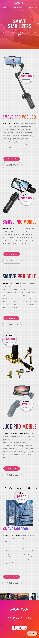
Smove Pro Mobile (19, 10)
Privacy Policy (12, 620)
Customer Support (25, 620)
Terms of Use (26, 618)
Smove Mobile (17, 8)
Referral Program (14, 618)
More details (14, 148)
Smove (5, 8)
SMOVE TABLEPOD (15, 529)
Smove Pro (32, 8)
